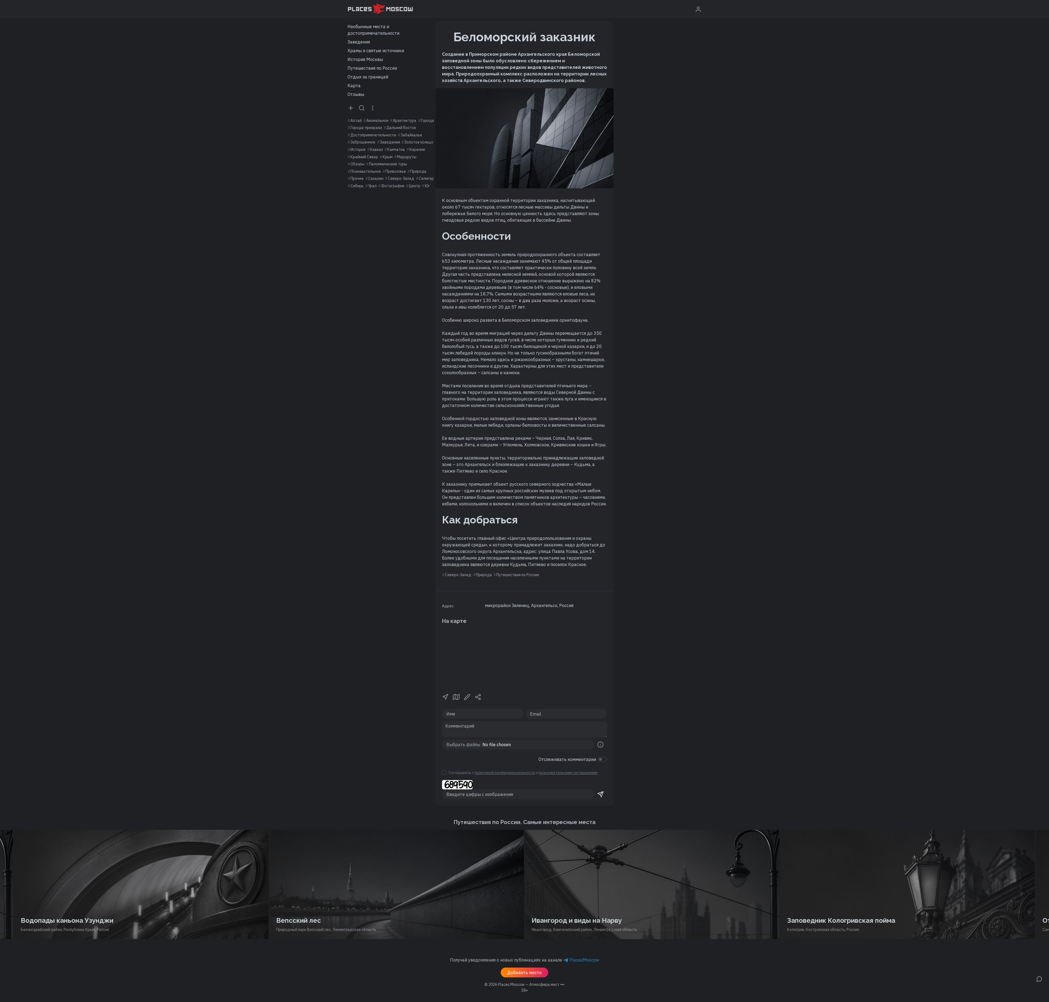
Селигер (426, 178)
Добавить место (524, 972)
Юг (427, 185)
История (358, 149)
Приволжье (395, 171)
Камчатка (396, 149)
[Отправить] (600, 794)
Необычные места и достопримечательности (373, 30)
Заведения (358, 42)
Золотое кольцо (418, 142)
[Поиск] (361, 107)
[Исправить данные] (467, 696)
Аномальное (377, 120)
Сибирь (357, 185)
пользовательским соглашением (568, 772)
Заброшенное (362, 142)
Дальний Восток (401, 127)
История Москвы (365, 59)
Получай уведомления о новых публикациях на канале (524, 960)
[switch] (602, 759)
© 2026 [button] (524, 984)
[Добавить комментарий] (1039, 978)
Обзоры (357, 164)
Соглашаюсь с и (523, 772)
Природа (418, 171)
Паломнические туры (388, 164)
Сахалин (376, 178)
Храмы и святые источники (375, 50)
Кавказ (376, 149)
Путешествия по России (372, 68)
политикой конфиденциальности (505, 772)
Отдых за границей (367, 77)
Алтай (356, 120)
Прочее (357, 178)
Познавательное (365, 171)
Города (427, 120)
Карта (354, 85)
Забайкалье (411, 135)
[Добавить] (350, 107)
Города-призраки (366, 127)
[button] (445, 696)
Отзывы (355, 94)
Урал (372, 185)
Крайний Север (364, 156)
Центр (414, 185)
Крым (388, 156)
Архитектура (404, 120)
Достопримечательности (373, 135)
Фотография (392, 185)
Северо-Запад (401, 178)
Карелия (417, 149)
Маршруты (406, 156)
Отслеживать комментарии (567, 759)
